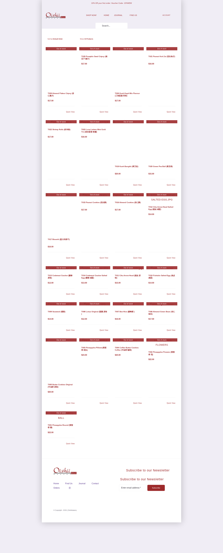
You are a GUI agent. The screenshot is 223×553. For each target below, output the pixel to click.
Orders (56, 488)
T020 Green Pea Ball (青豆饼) (160, 166)
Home (56, 483)
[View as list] (110, 39)
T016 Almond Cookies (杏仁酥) (128, 202)
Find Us (68, 483)
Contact (95, 483)
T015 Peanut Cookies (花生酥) (94, 202)
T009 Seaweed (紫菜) (56, 312)
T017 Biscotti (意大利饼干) (59, 239)
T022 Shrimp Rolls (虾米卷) (59, 129)
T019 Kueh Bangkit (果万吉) (126, 166)
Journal (82, 483)
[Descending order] (74, 39)
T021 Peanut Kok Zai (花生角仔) (161, 56)
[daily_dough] (56, 13)
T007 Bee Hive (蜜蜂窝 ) (125, 312)
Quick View (70, 112)
